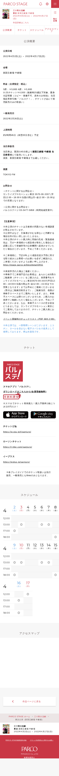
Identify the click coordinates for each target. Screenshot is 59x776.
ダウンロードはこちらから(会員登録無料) (24, 392)
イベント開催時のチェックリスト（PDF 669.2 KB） (29, 319)
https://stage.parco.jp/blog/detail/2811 (23, 265)
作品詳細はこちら (21, 23)
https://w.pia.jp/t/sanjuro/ (17, 432)
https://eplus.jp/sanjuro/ (16, 462)
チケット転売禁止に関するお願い (41, 740)
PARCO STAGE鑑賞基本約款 (16, 740)
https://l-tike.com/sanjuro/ (17, 447)
